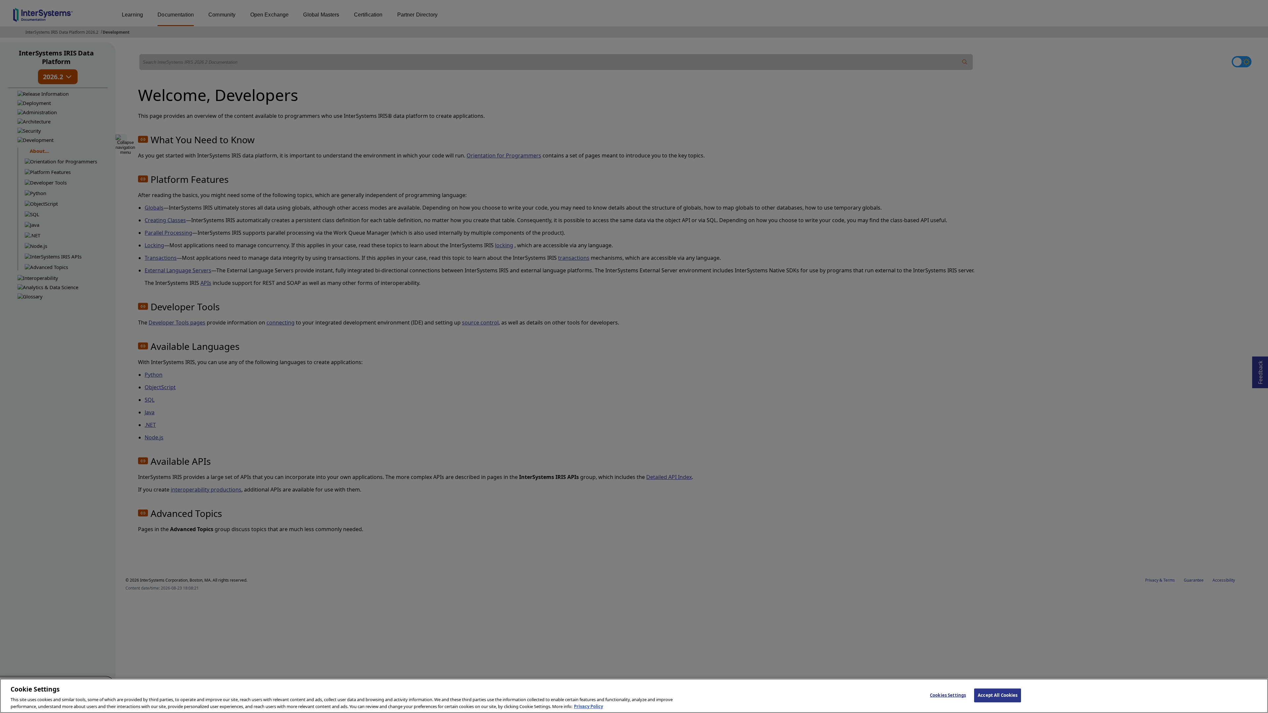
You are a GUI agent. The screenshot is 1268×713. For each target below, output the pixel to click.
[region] (634, 696)
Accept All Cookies (997, 695)
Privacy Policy (588, 706)
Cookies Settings (948, 695)
